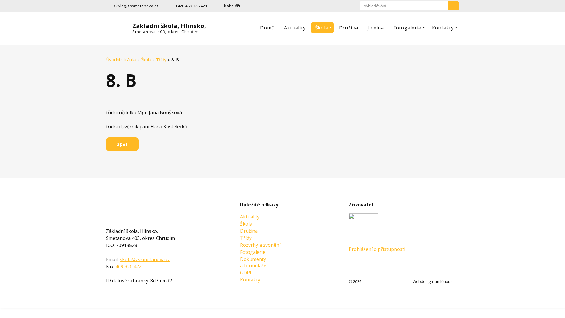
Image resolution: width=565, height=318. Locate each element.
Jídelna (376, 27)
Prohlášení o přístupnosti (377, 249)
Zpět (122, 144)
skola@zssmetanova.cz (136, 6)
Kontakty (443, 27)
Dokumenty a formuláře (253, 262)
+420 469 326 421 (191, 6)
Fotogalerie (407, 27)
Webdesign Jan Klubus (433, 281)
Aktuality (294, 27)
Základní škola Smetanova (119, 210)
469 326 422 (128, 266)
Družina (348, 27)
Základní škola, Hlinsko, (169, 28)
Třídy (161, 59)
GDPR (246, 272)
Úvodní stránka (121, 59)
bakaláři (232, 6)
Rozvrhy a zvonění (260, 245)
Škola (321, 27)
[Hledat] (453, 5)
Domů (267, 27)
